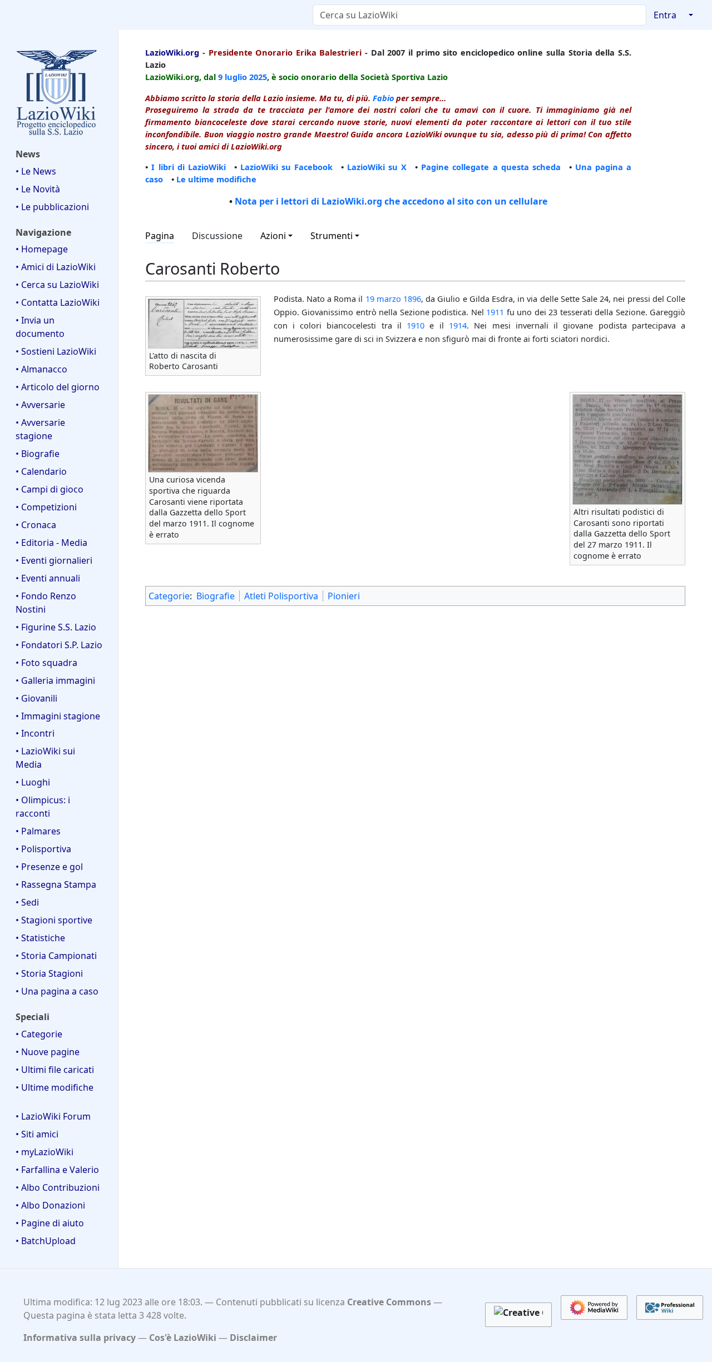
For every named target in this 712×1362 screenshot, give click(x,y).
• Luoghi (33, 782)
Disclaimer (253, 1337)
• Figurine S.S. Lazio (56, 627)
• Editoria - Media (51, 542)
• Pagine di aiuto (50, 1223)
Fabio (383, 97)
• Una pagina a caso (57, 991)
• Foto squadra (46, 663)
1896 (412, 298)
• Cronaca (36, 525)
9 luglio (232, 76)
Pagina (159, 236)
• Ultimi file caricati (55, 1069)
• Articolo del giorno (58, 387)
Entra (665, 15)
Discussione (217, 236)
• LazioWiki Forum (53, 1116)
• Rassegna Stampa (56, 884)
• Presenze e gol (49, 867)
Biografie (215, 596)
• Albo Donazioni (50, 1205)
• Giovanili (36, 698)
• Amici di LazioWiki (56, 267)
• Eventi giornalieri (54, 560)
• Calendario (41, 471)
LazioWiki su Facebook (286, 166)
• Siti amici (37, 1134)
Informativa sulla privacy (79, 1337)
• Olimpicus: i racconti (43, 806)
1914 (458, 325)
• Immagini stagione (58, 716)
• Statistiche (40, 938)
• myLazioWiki (44, 1152)
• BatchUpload (46, 1241)
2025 (258, 76)
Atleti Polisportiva (281, 596)
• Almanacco (41, 369)
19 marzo (383, 298)
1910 (415, 325)
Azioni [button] (273, 236)
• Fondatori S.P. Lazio (59, 645)
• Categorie (39, 1034)
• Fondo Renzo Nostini (46, 602)
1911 (495, 311)
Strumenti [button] (331, 236)
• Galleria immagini (55, 680)
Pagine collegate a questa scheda (490, 166)
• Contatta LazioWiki (58, 302)
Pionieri (344, 596)
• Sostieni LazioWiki (56, 351)
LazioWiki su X (377, 166)
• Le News (36, 171)
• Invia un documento (40, 327)
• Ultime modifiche (54, 1087)
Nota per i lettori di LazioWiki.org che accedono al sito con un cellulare (391, 201)
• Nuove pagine (48, 1052)
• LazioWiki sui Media (45, 758)
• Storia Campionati (56, 956)
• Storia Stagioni (49, 973)
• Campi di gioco (49, 489)
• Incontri (35, 733)
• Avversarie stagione (40, 429)
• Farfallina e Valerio (57, 1170)
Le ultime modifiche (216, 179)
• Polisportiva (43, 849)
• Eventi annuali (48, 578)
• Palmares (38, 831)
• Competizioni (46, 507)
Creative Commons (389, 1302)
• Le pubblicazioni (52, 207)
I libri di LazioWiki (188, 166)
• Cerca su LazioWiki (57, 285)
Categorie (169, 596)
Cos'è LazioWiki (182, 1337)
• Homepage (42, 249)
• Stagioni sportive (54, 920)
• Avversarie (40, 405)
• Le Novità (38, 189)
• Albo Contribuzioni (58, 1187)
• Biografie (38, 454)
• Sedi (27, 902)
